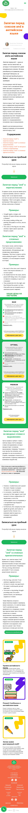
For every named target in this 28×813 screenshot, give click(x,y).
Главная (12, 8)
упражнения (14, 796)
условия (8, 795)
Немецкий (8, 785)
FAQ (20, 795)
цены (8, 793)
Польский (7, 789)
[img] (14, 688)
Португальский (20, 789)
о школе (8, 792)
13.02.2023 (5, 700)
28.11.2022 (5, 663)
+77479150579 (14, 774)
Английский (14, 783)
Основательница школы (16, 45)
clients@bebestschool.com (14, 777)
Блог (16, 8)
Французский (20, 787)
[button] (14, 177)
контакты (19, 792)
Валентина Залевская (16, 43)
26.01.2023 (5, 739)
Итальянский (8, 787)
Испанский (20, 785)
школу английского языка (8, 471)
